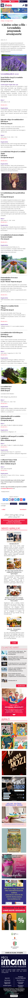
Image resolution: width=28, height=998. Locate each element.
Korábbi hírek (21, 685)
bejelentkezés (23, 503)
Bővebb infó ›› (4, 105)
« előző (3, 509)
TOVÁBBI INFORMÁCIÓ (14, 993)
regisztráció (13, 503)
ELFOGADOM (14, 995)
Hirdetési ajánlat (7, 985)
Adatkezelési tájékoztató (7, 983)
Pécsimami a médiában (21, 986)
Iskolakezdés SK (14, 544)
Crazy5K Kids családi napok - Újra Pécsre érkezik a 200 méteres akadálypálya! (17, 653)
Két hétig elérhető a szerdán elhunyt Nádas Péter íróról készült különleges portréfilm (17, 658)
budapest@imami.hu (7, 488)
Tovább (14, 642)
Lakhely (21, 1)
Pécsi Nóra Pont (20, 980)
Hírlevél (4, 1)
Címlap (2, 21)
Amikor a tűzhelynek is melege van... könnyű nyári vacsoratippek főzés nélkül (14, 599)
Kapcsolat (7, 978)
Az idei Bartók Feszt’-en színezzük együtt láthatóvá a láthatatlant (17, 663)
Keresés (23, 5)
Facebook (26, 5)
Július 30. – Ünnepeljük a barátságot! (14, 629)
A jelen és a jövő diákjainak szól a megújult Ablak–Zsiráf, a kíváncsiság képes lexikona (17, 669)
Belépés (13, 1)
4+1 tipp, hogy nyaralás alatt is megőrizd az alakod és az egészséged (14, 572)
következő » (23, 509)
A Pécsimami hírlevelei (21, 983)
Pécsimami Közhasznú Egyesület (20, 977)
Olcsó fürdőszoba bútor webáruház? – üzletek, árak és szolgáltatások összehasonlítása (17, 675)
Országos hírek (9, 21)
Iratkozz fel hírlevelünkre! (14, 523)
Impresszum (7, 980)
